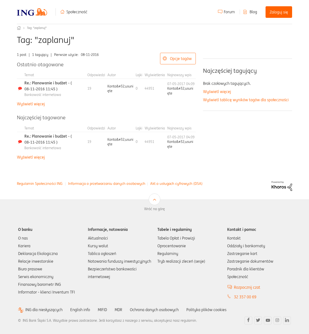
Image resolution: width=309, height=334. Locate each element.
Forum (229, 11)
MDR (118, 309)
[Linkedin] (287, 320)
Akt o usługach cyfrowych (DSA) (176, 183)
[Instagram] (277, 320)
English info (80, 309)
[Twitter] (258, 320)
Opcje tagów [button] (181, 58)
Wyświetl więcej (31, 103)
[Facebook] (248, 320)
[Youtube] (268, 320)
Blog (253, 11)
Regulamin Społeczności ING (40, 183)
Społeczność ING (19, 28)
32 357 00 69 (245, 296)
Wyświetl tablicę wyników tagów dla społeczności (246, 99)
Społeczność (76, 11)
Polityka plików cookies (206, 309)
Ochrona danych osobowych (154, 309)
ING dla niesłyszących (44, 309)
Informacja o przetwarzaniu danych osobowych (106, 183)
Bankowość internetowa (42, 95)
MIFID (102, 309)
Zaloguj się (279, 12)
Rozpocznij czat (247, 287)
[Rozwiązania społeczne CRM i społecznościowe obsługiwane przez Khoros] (282, 185)
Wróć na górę (154, 209)
